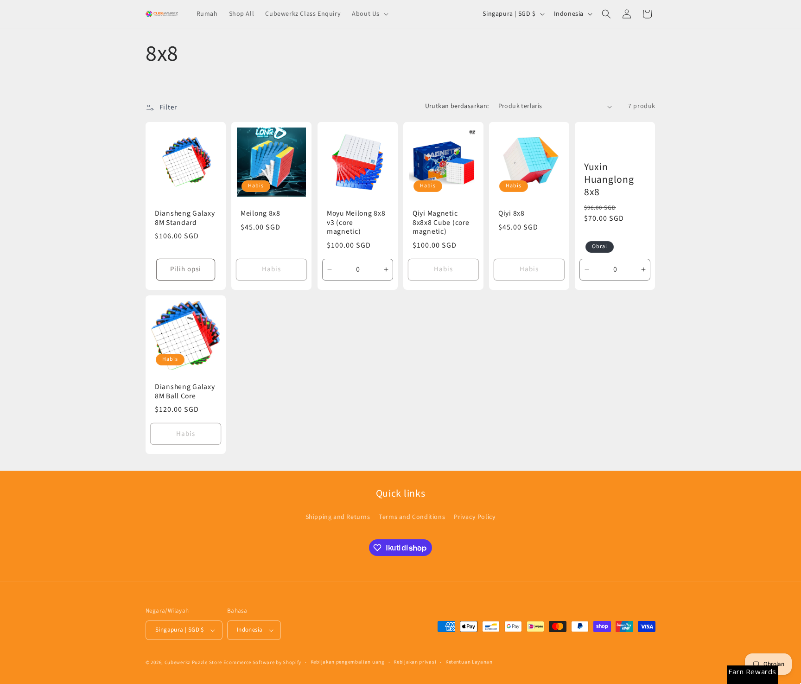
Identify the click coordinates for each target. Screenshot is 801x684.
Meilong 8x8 (260, 213)
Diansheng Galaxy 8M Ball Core (185, 392)
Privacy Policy (475, 517)
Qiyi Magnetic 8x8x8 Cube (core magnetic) (441, 222)
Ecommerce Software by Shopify (262, 662)
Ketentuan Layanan (469, 661)
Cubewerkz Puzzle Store (193, 662)
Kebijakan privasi (415, 661)
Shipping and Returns (337, 517)
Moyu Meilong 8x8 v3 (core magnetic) (356, 222)
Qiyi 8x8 (511, 213)
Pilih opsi (185, 269)
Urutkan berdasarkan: (457, 106)
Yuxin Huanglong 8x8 (609, 179)
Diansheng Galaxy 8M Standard (185, 218)
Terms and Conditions (412, 517)
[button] (369, 14)
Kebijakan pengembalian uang (348, 661)
